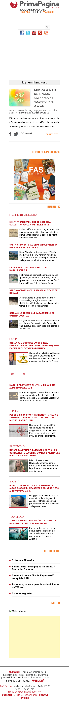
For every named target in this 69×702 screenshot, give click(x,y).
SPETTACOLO (17, 446)
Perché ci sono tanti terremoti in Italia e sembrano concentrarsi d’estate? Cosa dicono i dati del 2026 (33, 418)
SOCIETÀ (14, 481)
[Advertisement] (34, 55)
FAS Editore (6, 686)
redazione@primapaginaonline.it (25, 691)
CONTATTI (7, 694)
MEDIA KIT (14, 672)
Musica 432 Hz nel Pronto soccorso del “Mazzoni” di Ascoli (45, 98)
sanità (35, 113)
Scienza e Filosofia (23, 560)
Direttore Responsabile (25, 695)
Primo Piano (24, 113)
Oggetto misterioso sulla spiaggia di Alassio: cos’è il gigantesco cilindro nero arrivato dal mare (34, 488)
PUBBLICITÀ (38, 680)
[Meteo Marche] (17, 611)
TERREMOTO (16, 411)
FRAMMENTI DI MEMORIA (23, 214)
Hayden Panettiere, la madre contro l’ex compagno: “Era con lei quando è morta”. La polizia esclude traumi (34, 453)
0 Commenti (26, 133)
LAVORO (13, 339)
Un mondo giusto (22, 593)
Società (44, 113)
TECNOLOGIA (16, 516)
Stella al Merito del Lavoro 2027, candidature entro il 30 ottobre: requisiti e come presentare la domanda (34, 346)
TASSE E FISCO (17, 374)
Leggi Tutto (51, 134)
